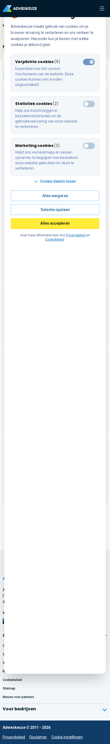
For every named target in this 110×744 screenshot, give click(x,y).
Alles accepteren (55, 223)
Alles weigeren (55, 196)
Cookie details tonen (58, 181)
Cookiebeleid (54, 239)
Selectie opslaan (55, 209)
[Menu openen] (102, 8)
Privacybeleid (14, 737)
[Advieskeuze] (20, 8)
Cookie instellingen (67, 737)
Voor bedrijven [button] (19, 709)
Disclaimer (38, 737)
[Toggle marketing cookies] (89, 104)
